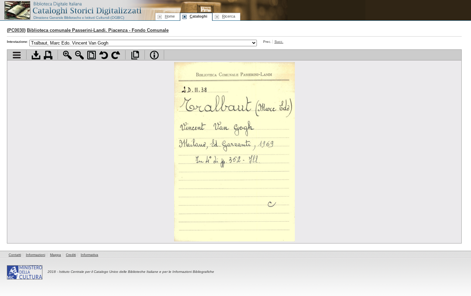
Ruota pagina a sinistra (103, 55)
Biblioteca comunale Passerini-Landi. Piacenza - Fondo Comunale (98, 30)
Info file (154, 55)
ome (170, 16)
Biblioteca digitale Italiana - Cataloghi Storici (72, 10)
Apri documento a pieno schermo (135, 55)
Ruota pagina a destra (115, 55)
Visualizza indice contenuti (16, 55)
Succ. (278, 42)
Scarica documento (36, 55)
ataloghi (198, 16)
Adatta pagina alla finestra (91, 55)
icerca (228, 16)
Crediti (71, 255)
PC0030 (16, 30)
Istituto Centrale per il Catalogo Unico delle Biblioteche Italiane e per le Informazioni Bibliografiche (136, 272)
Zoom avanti (67, 55)
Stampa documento (48, 55)
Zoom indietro (79, 55)
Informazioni (35, 255)
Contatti (15, 255)
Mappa (55, 255)
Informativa (89, 255)
